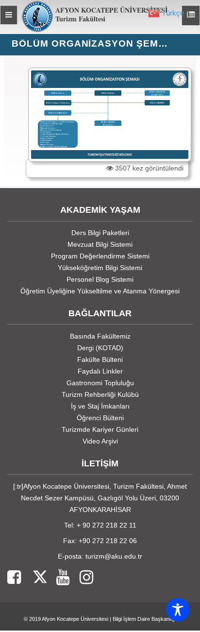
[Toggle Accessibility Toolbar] (177, 609)
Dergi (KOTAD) (100, 348)
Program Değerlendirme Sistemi (100, 256)
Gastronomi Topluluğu (100, 383)
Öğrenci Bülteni (100, 418)
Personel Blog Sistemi (100, 279)
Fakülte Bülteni (100, 359)
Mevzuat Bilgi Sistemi (100, 244)
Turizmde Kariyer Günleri (100, 429)
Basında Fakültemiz (100, 336)
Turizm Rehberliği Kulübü (100, 394)
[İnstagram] (81, 578)
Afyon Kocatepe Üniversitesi (75, 619)
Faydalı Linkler (100, 371)
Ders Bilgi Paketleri (100, 233)
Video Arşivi (100, 441)
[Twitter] (34, 578)
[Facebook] (14, 578)
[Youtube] (58, 578)
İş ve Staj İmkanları (100, 406)
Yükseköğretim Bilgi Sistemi (100, 268)
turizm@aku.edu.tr (113, 556)
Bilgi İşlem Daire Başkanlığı (144, 619)
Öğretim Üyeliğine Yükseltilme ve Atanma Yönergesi (100, 291)
